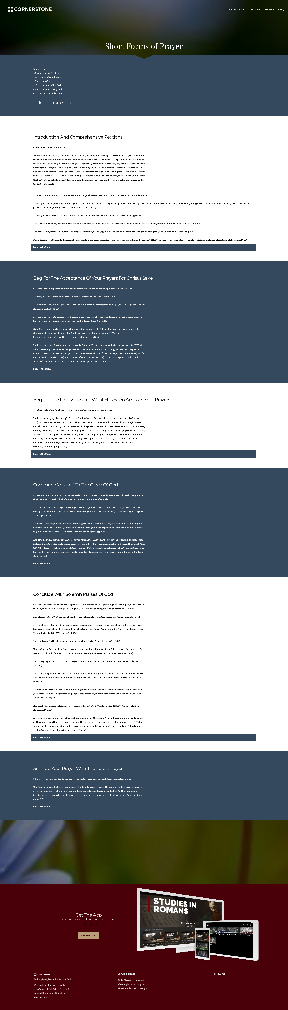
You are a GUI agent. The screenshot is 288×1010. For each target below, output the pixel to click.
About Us (232, 9)
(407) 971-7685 (41, 997)
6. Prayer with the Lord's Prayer (48, 93)
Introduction (39, 69)
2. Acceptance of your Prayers (47, 77)
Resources (256, 9)
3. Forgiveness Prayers (43, 81)
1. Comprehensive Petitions (46, 73)
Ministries (270, 9)
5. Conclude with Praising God (47, 89)
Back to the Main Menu (52, 103)
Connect (243, 9)
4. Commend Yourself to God (47, 85)
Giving (281, 9)
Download (89, 935)
